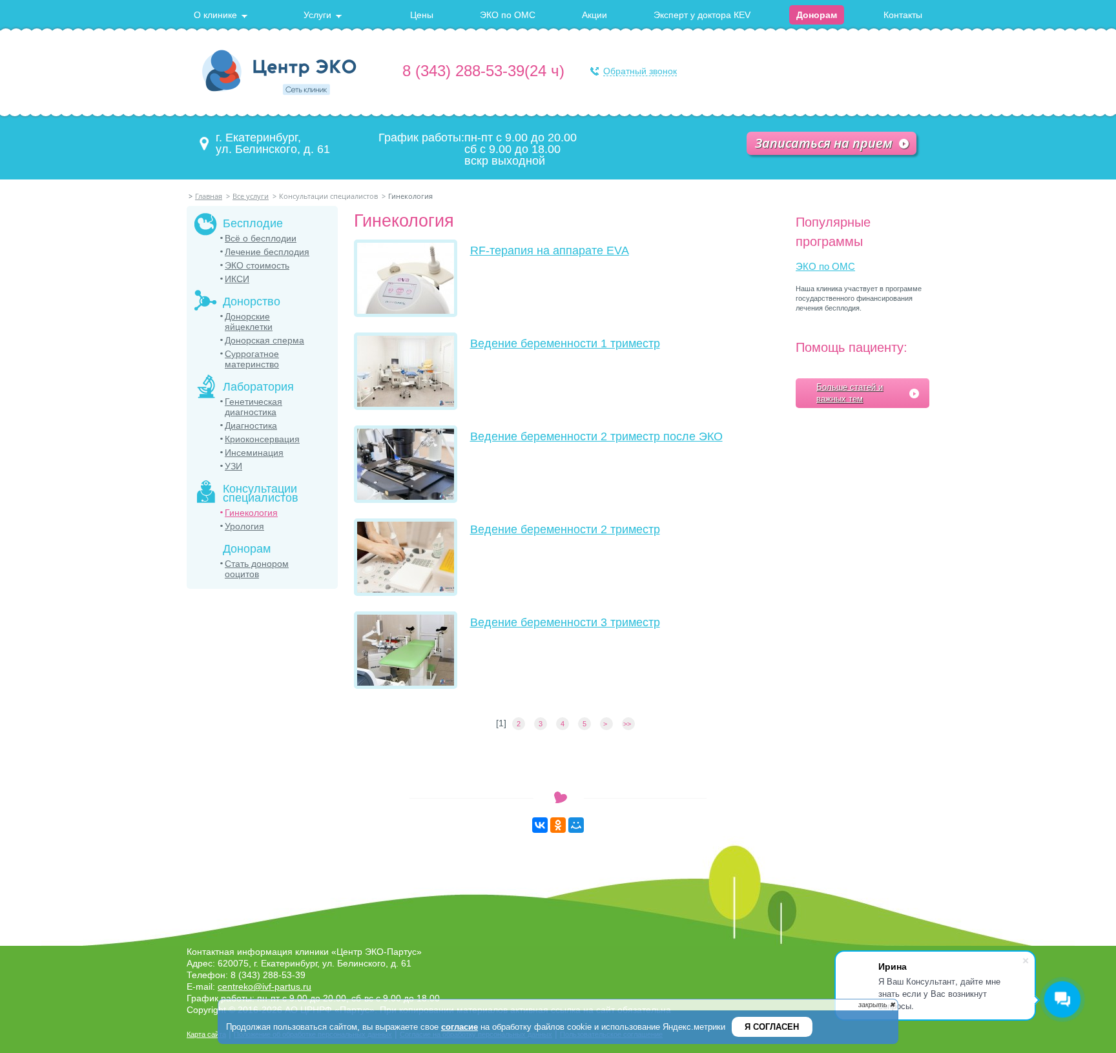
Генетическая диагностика (253, 406)
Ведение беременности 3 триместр (565, 622)
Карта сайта (206, 1034)
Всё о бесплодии (260, 238)
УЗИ (233, 466)
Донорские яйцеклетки (249, 321)
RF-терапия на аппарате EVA (549, 250)
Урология (244, 526)
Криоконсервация (262, 439)
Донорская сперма (264, 340)
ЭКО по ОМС (825, 266)
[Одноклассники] (558, 825)
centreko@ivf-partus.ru (264, 986)
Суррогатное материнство (252, 359)
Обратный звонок (640, 71)
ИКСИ (237, 279)
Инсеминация (254, 452)
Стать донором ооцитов (257, 568)
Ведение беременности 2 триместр (565, 529)
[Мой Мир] (576, 825)
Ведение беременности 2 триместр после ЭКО (596, 436)
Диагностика (251, 425)
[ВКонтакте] (540, 825)
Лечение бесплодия (267, 252)
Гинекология (251, 512)
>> (628, 724)
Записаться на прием (824, 143)
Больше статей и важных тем (849, 393)
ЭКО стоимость (257, 265)
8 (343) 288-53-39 (463, 70)
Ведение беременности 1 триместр (565, 343)
